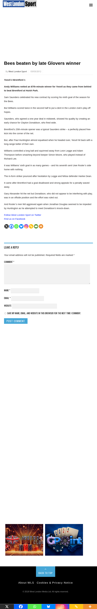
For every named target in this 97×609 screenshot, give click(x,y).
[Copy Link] (31, 226)
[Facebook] (11, 226)
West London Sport (17, 71)
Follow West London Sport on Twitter (22, 215)
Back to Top (46, 573)
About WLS (26, 582)
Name (7, 290)
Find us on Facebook (14, 219)
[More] (41, 226)
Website (7, 305)
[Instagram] (26, 226)
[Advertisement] (48, 34)
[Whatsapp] (16, 226)
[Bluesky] (21, 226)
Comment (9, 261)
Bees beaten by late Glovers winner (42, 63)
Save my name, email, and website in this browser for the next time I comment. (44, 313)
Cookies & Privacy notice (55, 582)
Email (7, 298)
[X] (6, 226)
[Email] (36, 226)
